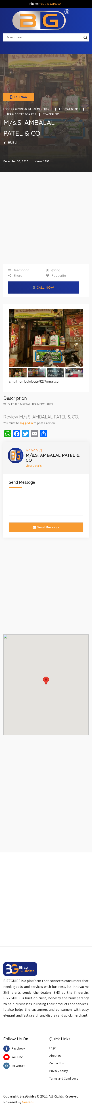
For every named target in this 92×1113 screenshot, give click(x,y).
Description (21, 270)
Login (52, 1048)
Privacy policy (58, 1071)
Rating (55, 270)
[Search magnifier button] (85, 38)
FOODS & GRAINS (69, 109)
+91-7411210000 (50, 4)
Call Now (20, 97)
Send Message (47, 527)
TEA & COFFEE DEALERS (21, 114)
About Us (55, 1056)
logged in (26, 423)
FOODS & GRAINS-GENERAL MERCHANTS (27, 109)
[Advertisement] (46, 218)
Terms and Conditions (63, 1078)
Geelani (27, 1102)
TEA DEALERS (51, 114)
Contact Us (56, 1063)
